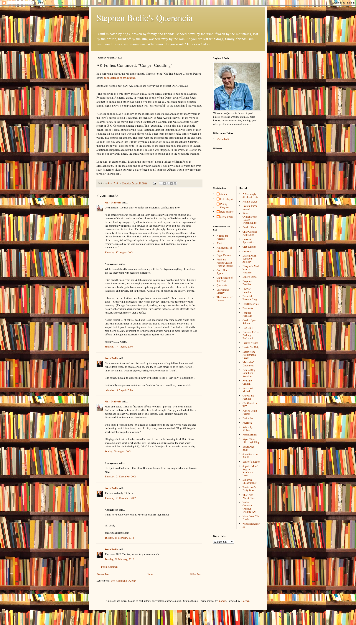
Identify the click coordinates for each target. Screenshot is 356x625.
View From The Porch (251, 517)
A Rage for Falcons (222, 237)
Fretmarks (248, 308)
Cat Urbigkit (226, 199)
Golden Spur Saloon (249, 321)
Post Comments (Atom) (123, 580)
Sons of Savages (251, 461)
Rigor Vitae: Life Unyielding (251, 440)
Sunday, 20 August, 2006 (118, 451)
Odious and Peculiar (248, 397)
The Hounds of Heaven (224, 298)
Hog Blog (248, 327)
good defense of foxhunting (119, 77)
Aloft (219, 243)
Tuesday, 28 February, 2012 (119, 537)
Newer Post (103, 574)
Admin (224, 194)
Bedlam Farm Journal (250, 207)
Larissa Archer (250, 343)
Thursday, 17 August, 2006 (119, 252)
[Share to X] (168, 183)
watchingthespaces (251, 525)
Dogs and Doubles (247, 282)
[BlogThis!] (164, 183)
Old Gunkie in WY (250, 404)
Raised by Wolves (248, 428)
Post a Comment (109, 566)
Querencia (222, 285)
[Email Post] (154, 183)
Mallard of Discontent (248, 363)
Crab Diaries (249, 246)
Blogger (245, 601)
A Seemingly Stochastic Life (250, 195)
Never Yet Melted (248, 389)
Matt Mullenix (113, 202)
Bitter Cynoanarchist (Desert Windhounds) (250, 218)
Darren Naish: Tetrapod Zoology (250, 259)
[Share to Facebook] (171, 183)
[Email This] (161, 183)
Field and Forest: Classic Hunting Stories (225, 262)
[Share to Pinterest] (175, 183)
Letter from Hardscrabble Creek (249, 355)
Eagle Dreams (224, 255)
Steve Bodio (111, 358)
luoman (222, 601)
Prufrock (247, 422)
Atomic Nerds (250, 201)
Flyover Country (247, 290)
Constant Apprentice (248, 240)
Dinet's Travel (250, 276)
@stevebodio (223, 139)
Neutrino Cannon (247, 382)
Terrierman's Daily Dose (249, 488)
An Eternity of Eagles (224, 249)
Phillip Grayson (224, 206)
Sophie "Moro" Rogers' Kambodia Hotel (250, 470)
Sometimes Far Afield (250, 455)
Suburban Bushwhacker (249, 481)
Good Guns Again (222, 271)
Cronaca (247, 251)
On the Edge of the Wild (225, 279)
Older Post (195, 574)
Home (150, 574)
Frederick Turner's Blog (250, 297)
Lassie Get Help (251, 347)
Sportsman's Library (223, 291)
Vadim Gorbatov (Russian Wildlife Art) (249, 506)
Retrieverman (250, 434)
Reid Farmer (226, 211)
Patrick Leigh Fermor (250, 412)
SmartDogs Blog (248, 448)
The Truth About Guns (249, 496)
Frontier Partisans (247, 314)
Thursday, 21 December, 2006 (120, 476)
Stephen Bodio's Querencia (144, 17)
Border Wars (249, 227)
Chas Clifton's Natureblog (250, 233)
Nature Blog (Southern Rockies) (249, 373)
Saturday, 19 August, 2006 (119, 346)
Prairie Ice (248, 418)
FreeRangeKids (250, 304)
